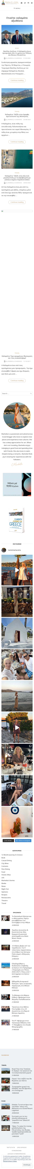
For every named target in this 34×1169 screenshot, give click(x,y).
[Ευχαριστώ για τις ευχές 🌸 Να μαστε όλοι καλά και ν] (17, 601)
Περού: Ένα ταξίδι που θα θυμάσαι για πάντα (22, 1080)
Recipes (4, 895)
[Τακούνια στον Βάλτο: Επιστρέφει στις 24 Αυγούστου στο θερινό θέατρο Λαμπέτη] (5, 1008)
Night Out (5, 889)
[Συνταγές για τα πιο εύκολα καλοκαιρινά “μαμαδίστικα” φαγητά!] (5, 1118)
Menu (18, 8)
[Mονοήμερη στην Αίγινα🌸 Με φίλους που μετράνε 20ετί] (17, 664)
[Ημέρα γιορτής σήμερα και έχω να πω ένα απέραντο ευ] (17, 790)
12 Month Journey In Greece (11, 855)
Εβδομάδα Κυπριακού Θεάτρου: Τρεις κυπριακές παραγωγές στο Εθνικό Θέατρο (22, 984)
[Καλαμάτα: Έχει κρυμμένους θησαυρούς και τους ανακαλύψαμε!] (17, 211)
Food (3, 872)
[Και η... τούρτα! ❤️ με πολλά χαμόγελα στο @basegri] (17, 759)
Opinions (4, 892)
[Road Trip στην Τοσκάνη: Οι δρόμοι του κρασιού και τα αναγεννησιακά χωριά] (5, 1071)
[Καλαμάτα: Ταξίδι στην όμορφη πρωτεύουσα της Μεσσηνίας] (17, 107)
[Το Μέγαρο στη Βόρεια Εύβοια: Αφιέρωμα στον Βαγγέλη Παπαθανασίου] (5, 997)
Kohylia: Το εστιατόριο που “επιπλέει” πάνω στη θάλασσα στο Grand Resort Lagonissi (22, 1107)
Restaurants (6, 897)
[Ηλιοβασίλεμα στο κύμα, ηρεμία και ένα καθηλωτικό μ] (17, 570)
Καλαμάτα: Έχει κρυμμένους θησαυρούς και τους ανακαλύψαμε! (17, 357)
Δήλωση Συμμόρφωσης (17, 1154)
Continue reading (18, 80)
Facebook (5, 1055)
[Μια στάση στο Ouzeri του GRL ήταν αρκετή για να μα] (17, 727)
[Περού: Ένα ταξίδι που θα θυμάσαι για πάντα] (5, 1080)
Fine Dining (5, 869)
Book (3, 858)
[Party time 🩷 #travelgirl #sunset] (17, 696)
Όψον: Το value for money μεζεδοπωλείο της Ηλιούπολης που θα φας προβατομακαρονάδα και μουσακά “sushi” (22, 1130)
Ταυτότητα (11, 1147)
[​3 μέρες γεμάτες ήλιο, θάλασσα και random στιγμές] (17, 822)
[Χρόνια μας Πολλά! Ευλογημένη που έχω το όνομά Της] (17, 633)
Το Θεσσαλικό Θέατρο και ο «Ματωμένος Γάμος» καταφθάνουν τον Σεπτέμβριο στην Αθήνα (21, 919)
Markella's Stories (8, 880)
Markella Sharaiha (14, 58)
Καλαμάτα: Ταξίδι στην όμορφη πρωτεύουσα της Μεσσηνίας (17, 115)
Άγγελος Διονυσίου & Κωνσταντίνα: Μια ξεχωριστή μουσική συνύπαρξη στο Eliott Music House (20, 934)
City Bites (4, 863)
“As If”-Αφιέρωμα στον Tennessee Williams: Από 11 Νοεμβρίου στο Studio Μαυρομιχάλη (21, 1024)
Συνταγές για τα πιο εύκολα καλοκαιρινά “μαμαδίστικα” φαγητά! (21, 1118)
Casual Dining (6, 860)
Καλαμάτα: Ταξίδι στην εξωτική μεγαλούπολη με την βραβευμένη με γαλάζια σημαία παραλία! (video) (17, 178)
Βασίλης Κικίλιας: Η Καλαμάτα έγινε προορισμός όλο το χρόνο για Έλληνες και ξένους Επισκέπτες (17, 53)
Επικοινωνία (16, 1150)
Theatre (4, 900)
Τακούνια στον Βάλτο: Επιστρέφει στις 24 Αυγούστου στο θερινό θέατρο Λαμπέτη (20, 1010)
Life (2, 878)
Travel (17, 111)
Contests (4, 866)
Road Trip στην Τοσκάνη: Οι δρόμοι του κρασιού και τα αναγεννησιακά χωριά (22, 1071)
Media (3, 883)
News (17, 48)
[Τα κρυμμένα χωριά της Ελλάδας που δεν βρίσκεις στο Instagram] (5, 1088)
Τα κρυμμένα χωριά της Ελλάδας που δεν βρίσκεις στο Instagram (22, 1088)
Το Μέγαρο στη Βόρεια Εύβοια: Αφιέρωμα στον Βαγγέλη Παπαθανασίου (21, 997)
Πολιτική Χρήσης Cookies (10, 1161)
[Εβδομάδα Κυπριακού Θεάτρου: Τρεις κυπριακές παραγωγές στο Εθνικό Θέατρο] (5, 983)
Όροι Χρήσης (22, 1147)
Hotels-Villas (6, 875)
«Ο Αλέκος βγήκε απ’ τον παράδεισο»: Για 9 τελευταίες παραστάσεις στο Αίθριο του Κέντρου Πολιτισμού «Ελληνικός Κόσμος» (21, 951)
